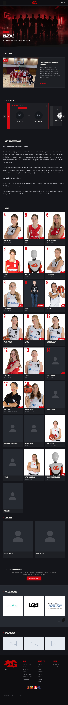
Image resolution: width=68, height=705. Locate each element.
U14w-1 (40, 679)
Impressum (56, 664)
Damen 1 (40, 671)
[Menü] (4, 3)
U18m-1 (40, 664)
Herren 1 (40, 666)
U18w (39, 669)
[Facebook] (62, 3)
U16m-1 (40, 674)
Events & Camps (27, 676)
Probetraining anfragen (34, 578)
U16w (39, 676)
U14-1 (39, 681)
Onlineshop (26, 679)
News (24, 666)
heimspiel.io (27, 702)
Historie (25, 671)
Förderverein (26, 669)
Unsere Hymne (27, 674)
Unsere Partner (27, 664)
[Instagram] (64, 3)
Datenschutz (56, 666)
